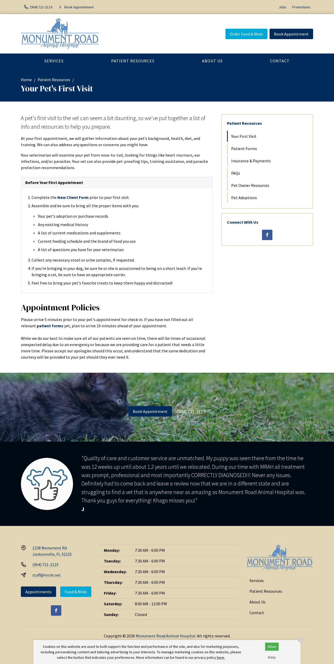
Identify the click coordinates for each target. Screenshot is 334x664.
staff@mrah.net (46, 575)
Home (26, 79)
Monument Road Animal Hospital (165, 635)
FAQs (235, 173)
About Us (212, 60)
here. (221, 657)
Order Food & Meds (246, 34)
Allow (272, 646)
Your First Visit (244, 136)
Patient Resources (132, 60)
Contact (280, 60)
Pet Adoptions (244, 197)
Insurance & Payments (251, 160)
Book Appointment (291, 34)
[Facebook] (267, 235)
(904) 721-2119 (191, 411)
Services (54, 60)
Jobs (283, 7)
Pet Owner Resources (250, 185)
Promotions (301, 7)
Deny (272, 657)
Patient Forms (244, 148)
